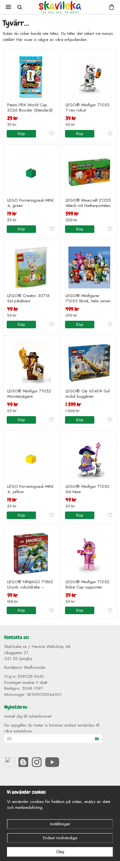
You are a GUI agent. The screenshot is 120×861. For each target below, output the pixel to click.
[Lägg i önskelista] (51, 133)
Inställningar (60, 824)
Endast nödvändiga (60, 838)
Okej (60, 852)
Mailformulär (35, 667)
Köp (21, 134)
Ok (97, 739)
